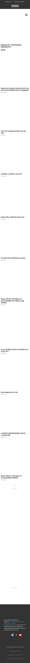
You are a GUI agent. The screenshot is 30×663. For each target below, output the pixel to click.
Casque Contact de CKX (11, 174)
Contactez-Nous (15, 651)
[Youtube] (20, 635)
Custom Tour (14, 625)
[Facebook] (12, 635)
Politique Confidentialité (15, 658)
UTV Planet (12, 621)
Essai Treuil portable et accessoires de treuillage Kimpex (12, 301)
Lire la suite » (3, 92)
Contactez (8, 1)
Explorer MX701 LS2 (9, 392)
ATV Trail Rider (19, 621)
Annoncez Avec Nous (19, 1)
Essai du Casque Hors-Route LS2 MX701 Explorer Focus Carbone (15, 89)
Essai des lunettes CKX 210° (13, 217)
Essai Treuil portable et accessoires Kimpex (11, 477)
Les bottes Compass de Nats (13, 258)
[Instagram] (16, 635)
